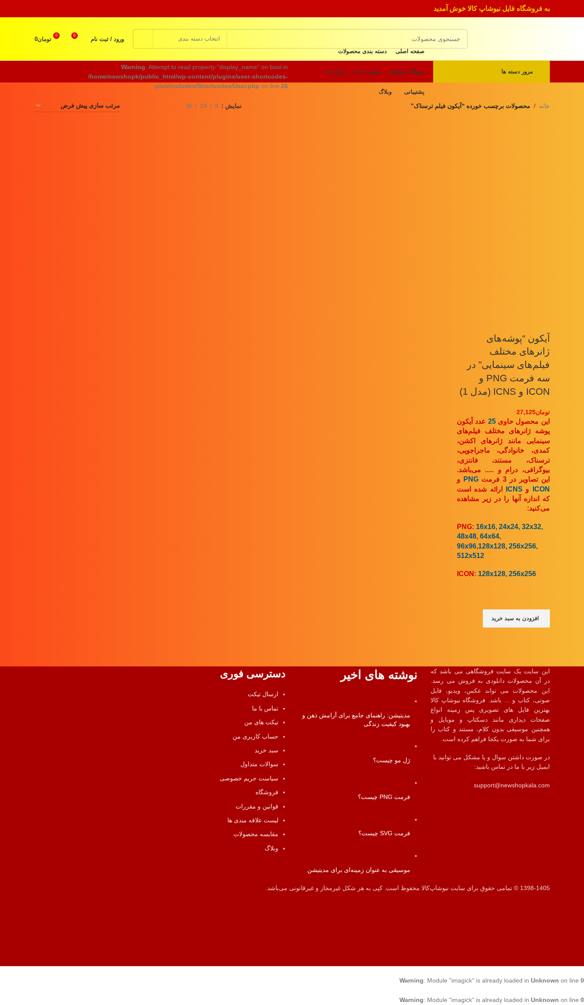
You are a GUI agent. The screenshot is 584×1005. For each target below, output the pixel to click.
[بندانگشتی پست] (400, 700)
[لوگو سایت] (517, 38)
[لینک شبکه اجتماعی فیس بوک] (83, 8)
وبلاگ (271, 848)
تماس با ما (265, 708)
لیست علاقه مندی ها (252, 820)
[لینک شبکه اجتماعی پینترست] (61, 8)
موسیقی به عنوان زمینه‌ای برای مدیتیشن (358, 869)
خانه (544, 105)
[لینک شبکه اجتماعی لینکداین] (50, 8)
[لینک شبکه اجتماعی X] (72, 8)
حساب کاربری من (255, 736)
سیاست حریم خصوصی (249, 778)
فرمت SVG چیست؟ (384, 833)
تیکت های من (261, 722)
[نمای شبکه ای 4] (138, 106)
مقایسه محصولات (255, 834)
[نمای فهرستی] (165, 106)
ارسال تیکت (263, 694)
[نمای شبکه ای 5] (151, 106)
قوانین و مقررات (257, 806)
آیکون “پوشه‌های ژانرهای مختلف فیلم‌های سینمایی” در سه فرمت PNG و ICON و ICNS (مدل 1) (505, 365)
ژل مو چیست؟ (391, 760)
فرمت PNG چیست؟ (384, 796)
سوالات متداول (259, 764)
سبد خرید (266, 750)
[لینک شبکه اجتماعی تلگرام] (40, 8)
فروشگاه (266, 792)
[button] (516, 618)
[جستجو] (143, 39)
